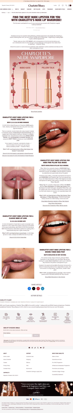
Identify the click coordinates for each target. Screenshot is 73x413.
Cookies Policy (6, 368)
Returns (28, 362)
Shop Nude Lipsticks (36, 111)
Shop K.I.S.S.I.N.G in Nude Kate (18, 237)
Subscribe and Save (56, 359)
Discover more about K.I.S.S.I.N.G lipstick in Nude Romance (18, 155)
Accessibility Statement (57, 374)
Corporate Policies (28, 407)
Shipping (28, 359)
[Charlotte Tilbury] (36, 5)
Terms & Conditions (19, 407)
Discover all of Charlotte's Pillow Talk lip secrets (55, 205)
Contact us (7, 405)
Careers (5, 362)
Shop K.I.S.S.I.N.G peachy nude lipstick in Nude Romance (18, 153)
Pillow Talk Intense (62, 186)
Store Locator (6, 356)
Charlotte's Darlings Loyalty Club (34, 371)
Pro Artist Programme (57, 362)
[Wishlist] (62, 5)
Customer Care (29, 356)
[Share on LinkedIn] (42, 288)
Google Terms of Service (36, 409)
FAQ (27, 365)
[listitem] (6, 9)
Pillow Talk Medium (49, 186)
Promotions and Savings (58, 368)
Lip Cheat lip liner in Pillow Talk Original (20, 149)
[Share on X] (33, 288)
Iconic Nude (20, 150)
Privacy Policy (6, 365)
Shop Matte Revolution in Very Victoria (55, 277)
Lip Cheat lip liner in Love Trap (54, 272)
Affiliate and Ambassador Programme (61, 365)
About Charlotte (7, 359)
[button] (66, 5)
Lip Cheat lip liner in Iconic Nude (17, 233)
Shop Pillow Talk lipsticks (55, 203)
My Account (29, 368)
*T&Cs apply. (6, 340)
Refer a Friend (55, 356)
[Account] (59, 5)
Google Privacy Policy (24, 409)
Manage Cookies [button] (36, 407)
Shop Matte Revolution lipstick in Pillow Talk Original (55, 201)
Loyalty (55, 5)
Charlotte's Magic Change (58, 371)
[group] (7, 317)
